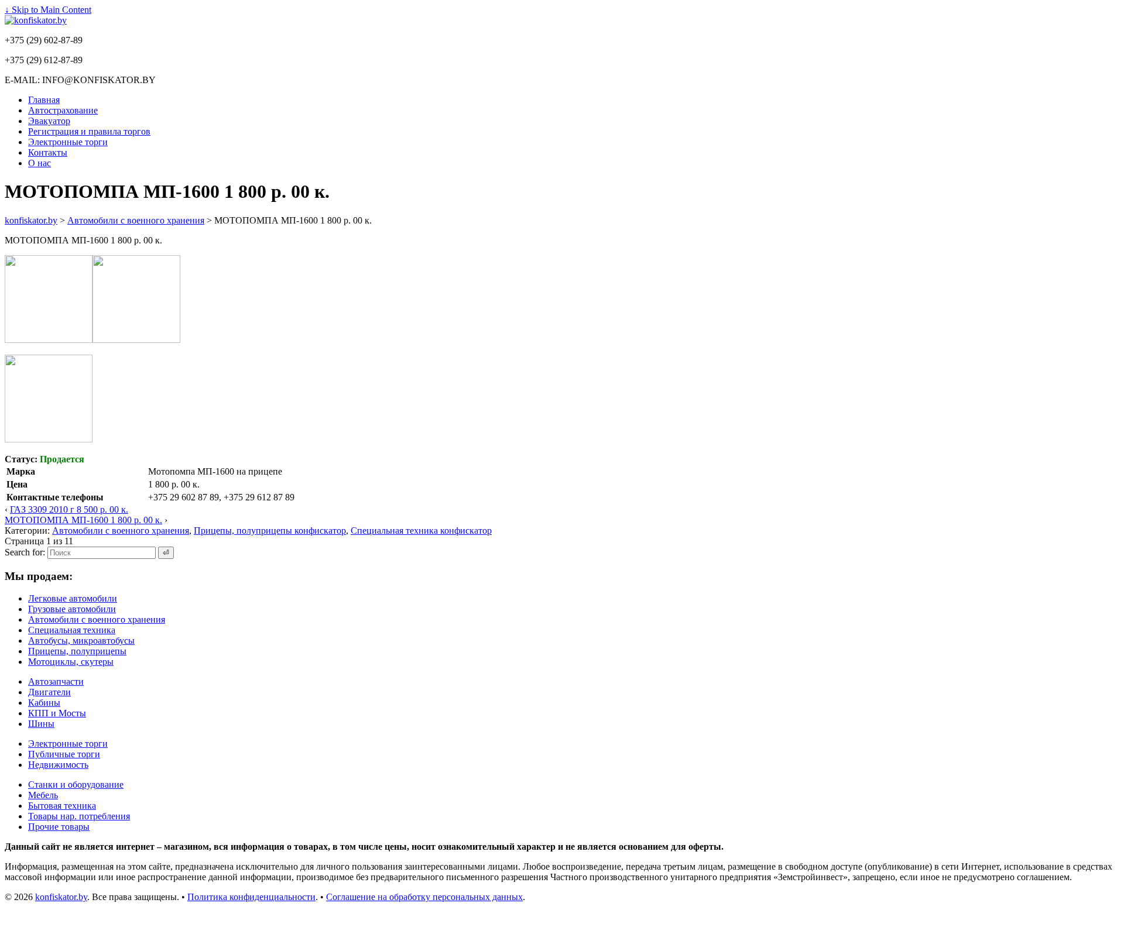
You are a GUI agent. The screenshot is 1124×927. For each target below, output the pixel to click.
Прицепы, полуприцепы (77, 651)
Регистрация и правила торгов (89, 131)
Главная (44, 100)
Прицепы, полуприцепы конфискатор (270, 530)
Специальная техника (71, 630)
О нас (39, 163)
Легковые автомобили (72, 598)
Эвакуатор (49, 121)
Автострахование (63, 110)
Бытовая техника (62, 806)
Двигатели (49, 692)
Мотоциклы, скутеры (71, 662)
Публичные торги (64, 754)
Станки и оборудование (76, 784)
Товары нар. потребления (79, 816)
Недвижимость (58, 765)
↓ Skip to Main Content (48, 10)
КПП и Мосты (57, 713)
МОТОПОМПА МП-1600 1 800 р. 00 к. (83, 520)
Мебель (43, 795)
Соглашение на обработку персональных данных (424, 897)
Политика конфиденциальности (251, 897)
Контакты (47, 152)
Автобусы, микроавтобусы (81, 641)
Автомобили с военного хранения (120, 530)
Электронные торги (68, 142)
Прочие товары (59, 827)
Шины (41, 724)
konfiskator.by (61, 897)
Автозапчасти (56, 681)
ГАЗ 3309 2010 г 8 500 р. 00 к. (69, 509)
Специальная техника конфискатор (421, 530)
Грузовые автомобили (72, 609)
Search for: (25, 552)
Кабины (44, 703)
